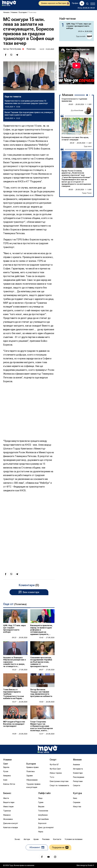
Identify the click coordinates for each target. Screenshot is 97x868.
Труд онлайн (80, 36)
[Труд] (47, 749)
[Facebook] (42, 857)
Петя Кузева (15, 49)
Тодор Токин (86, 193)
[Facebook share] (5, 54)
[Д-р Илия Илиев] (87, 110)
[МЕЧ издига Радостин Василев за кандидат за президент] (15, 712)
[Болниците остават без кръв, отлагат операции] (76, 126)
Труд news (87, 146)
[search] (87, 3)
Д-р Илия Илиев (77, 110)
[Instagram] (55, 857)
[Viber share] (11, 54)
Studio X (91, 865)
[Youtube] (48, 857)
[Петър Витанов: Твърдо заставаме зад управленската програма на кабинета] (42, 680)
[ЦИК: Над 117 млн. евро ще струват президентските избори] (15, 616)
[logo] (9, 3)
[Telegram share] (17, 54)
